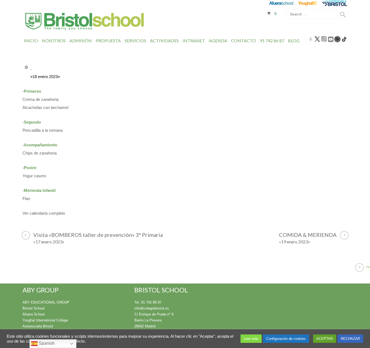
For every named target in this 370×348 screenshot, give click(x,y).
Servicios (135, 40)
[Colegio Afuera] (281, 3)
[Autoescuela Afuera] (335, 3)
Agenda (218, 40)
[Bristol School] (84, 22)
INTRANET (194, 40)
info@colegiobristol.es (151, 308)
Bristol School (33, 308)
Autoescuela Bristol (37, 326)
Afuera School (33, 314)
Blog (294, 40)
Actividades (164, 40)
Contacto (243, 40)
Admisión (80, 40)
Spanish (46, 343)
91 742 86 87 (272, 40)
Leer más (251, 339)
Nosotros (54, 40)
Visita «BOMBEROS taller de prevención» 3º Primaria (98, 237)
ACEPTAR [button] (324, 339)
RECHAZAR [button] (350, 339)
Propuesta (108, 40)
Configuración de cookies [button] (286, 339)
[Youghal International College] (308, 3)
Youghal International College (45, 320)
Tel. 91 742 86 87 (147, 302)
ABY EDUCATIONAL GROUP (45, 302)
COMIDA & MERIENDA (308, 237)
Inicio (31, 40)
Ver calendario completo (43, 213)
